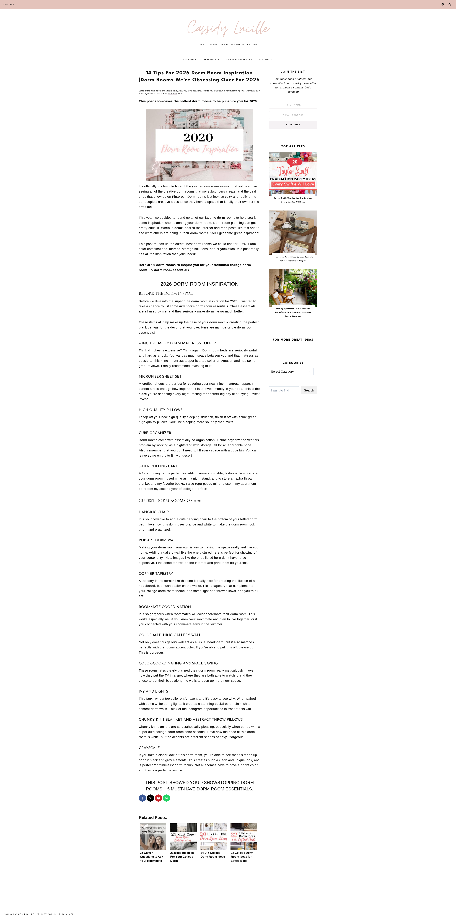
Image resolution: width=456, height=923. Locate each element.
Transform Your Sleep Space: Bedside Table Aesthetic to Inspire (293, 259)
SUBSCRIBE (293, 124)
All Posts (266, 59)
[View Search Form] (450, 4)
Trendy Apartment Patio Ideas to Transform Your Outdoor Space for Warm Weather (293, 312)
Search (309, 390)
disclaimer (172, 94)
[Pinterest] (442, 4)
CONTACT (9, 4)
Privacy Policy (47, 914)
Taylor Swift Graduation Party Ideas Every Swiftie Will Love (293, 200)
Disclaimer (66, 914)
